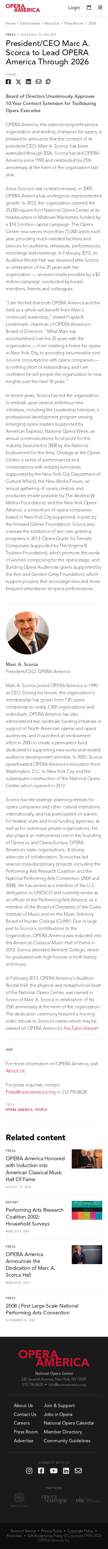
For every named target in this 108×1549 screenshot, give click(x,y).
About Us (52, 23)
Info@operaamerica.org (67, 1385)
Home (11, 23)
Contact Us (25, 1415)
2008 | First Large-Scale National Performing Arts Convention (42, 1310)
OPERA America (19, 1109)
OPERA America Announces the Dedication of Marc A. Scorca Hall (31, 1265)
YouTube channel (81, 1028)
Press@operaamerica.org (31, 1092)
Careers (22, 1423)
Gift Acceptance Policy (45, 1536)
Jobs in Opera (58, 1415)
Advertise (23, 1441)
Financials (14, 1536)
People (41, 1109)
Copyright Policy (80, 1531)
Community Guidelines (67, 1441)
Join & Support (59, 1406)
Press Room (74, 23)
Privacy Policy (51, 1531)
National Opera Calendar (69, 1423)
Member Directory (63, 1432)
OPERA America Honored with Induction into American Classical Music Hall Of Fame (35, 1169)
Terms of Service (23, 1531)
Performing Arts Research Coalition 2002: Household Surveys (35, 1217)
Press (11, 34)
